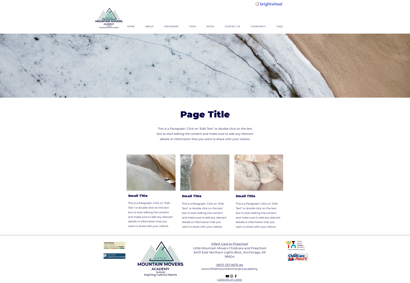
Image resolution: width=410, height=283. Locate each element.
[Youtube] (227, 276)
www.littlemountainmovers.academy (229, 269)
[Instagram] (232, 276)
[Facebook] (236, 276)
